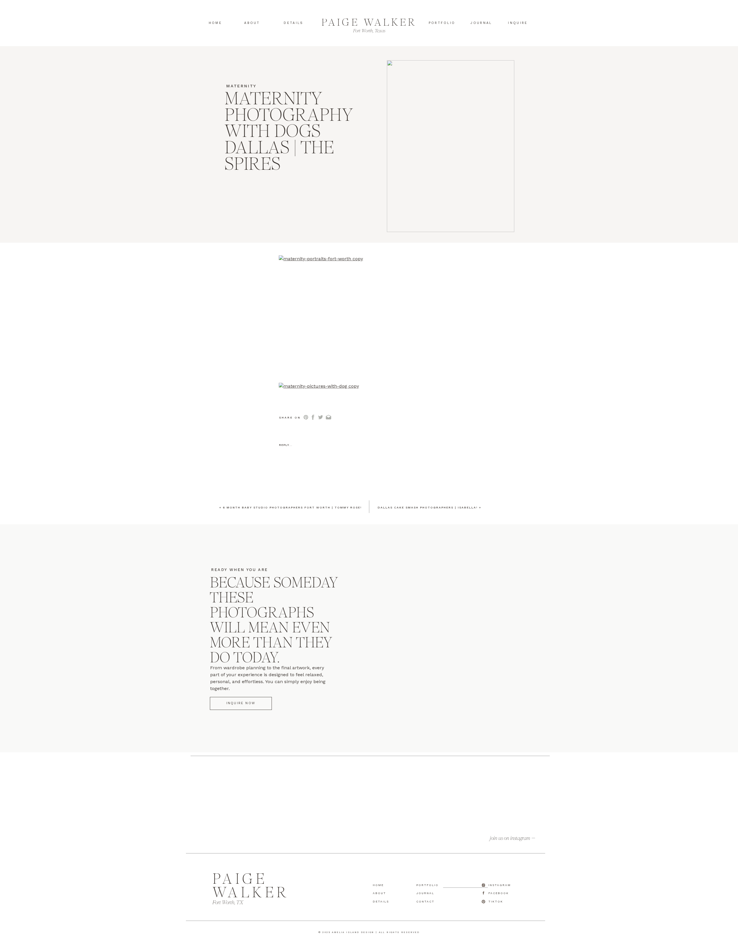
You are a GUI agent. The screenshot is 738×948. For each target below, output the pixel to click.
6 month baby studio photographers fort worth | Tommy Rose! (292, 507)
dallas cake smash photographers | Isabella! (428, 507)
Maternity (241, 86)
